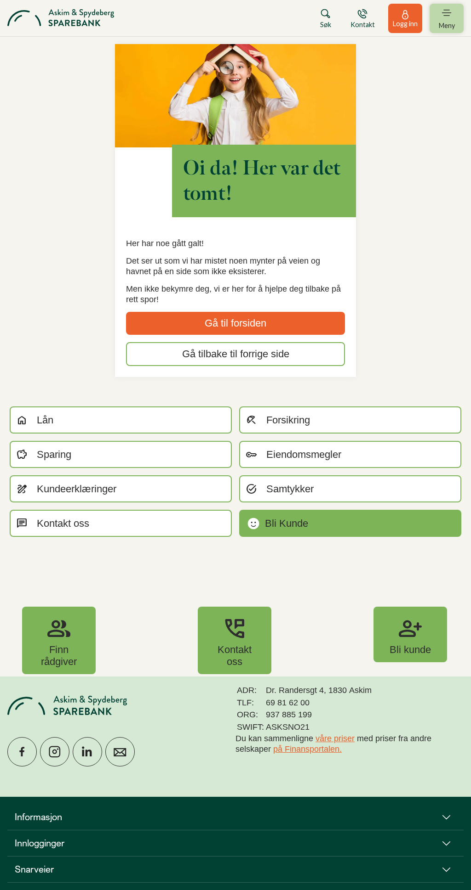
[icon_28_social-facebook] (22, 751)
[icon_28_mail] (120, 751)
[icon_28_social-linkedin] (87, 751)
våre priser (335, 738)
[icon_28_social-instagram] (54, 751)
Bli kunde (410, 634)
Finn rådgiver (59, 640)
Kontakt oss (235, 640)
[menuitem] (60, 18)
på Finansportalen (306, 749)
